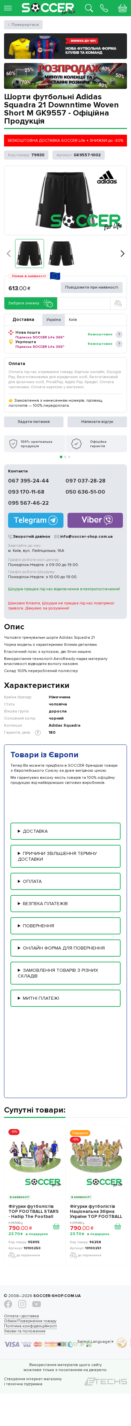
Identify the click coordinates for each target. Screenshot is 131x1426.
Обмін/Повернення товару (30, 1321)
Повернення (38, 926)
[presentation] (8, 253)
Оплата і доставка (21, 1316)
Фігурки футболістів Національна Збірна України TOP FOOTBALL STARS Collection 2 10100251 (96, 1212)
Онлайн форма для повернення (64, 948)
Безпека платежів (45, 903)
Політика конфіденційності (30, 1326)
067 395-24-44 (28, 480)
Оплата (32, 881)
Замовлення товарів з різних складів (58, 973)
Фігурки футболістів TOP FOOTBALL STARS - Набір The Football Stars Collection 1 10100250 (33, 1212)
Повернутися (25, 24)
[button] (29, 253)
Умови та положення (24, 1331)
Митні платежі (41, 998)
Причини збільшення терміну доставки (57, 856)
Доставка (35, 831)
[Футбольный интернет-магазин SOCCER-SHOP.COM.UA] (48, 4)
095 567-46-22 (28, 503)
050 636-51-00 (85, 492)
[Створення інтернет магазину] (105, 1382)
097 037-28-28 (85, 480)
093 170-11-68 (26, 492)
